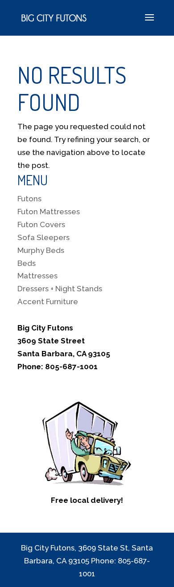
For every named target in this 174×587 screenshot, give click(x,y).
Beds (26, 263)
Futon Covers (41, 224)
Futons (29, 198)
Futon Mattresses (48, 211)
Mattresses (37, 275)
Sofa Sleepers (43, 237)
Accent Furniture (47, 301)
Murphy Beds (40, 250)
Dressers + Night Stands (59, 288)
